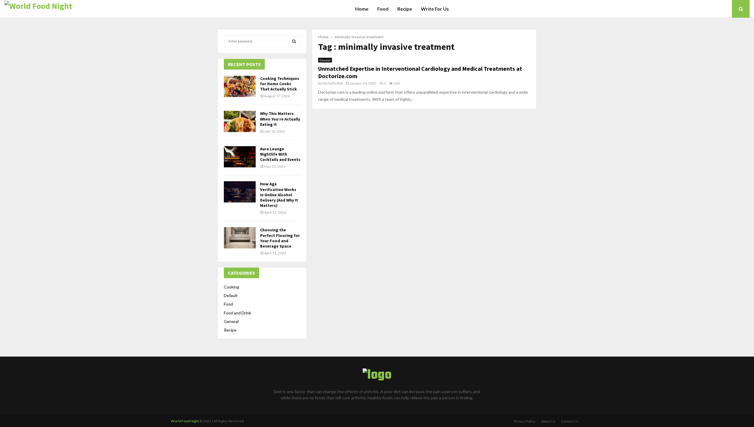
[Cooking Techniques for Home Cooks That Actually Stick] (240, 86)
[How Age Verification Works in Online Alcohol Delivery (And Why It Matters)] (240, 191)
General (325, 60)
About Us (548, 421)
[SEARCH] (294, 41)
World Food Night (185, 421)
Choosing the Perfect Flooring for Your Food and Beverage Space (280, 238)
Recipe (404, 8)
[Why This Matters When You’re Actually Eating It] (240, 121)
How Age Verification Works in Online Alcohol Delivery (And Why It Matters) (279, 194)
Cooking (231, 286)
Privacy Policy (524, 421)
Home (361, 8)
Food (382, 8)
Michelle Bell (332, 83)
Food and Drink (237, 312)
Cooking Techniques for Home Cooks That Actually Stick (279, 84)
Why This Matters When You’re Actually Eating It (280, 119)
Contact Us (569, 421)
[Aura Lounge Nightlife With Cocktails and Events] (240, 156)
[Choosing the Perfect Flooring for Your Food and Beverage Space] (240, 237)
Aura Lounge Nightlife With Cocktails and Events (280, 154)
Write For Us (435, 8)
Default (231, 295)
